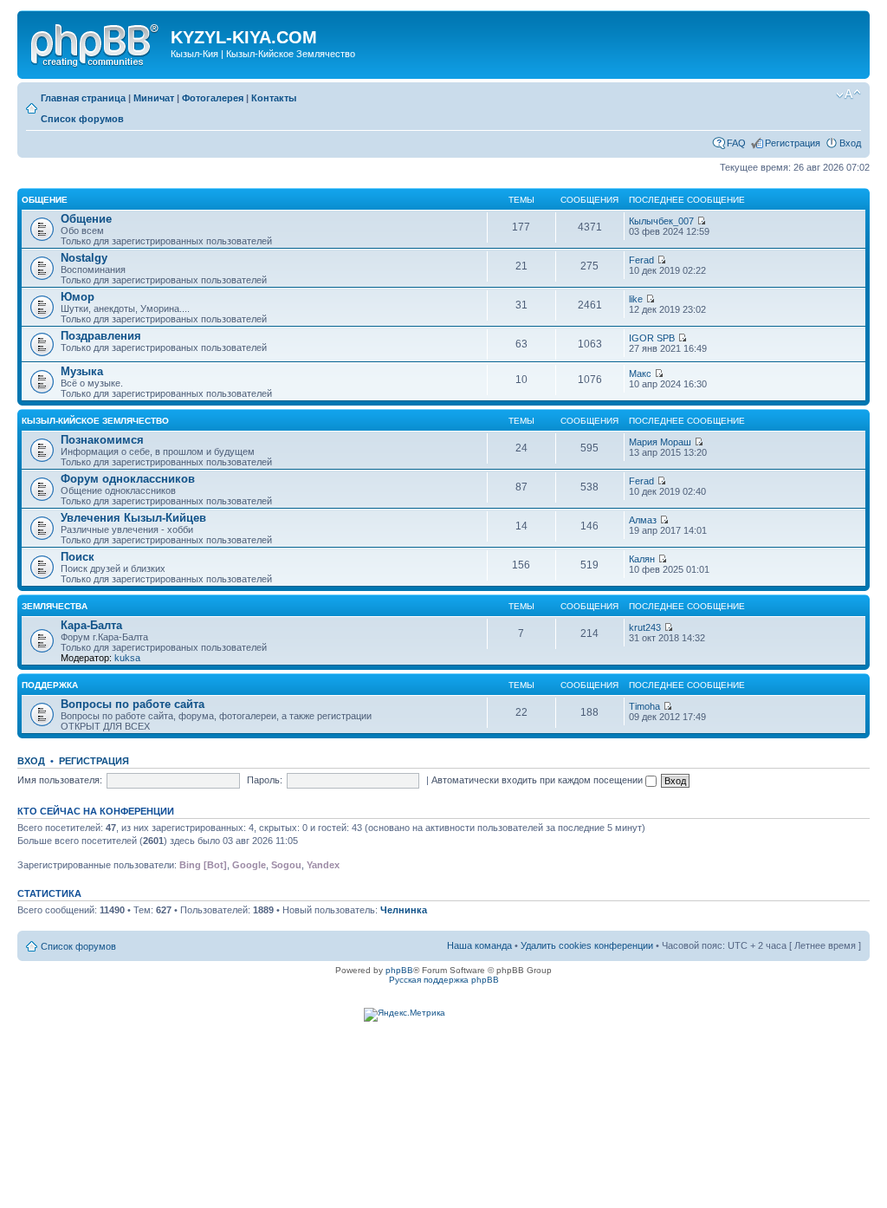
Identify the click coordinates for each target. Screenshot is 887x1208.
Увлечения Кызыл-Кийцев (133, 517)
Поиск (77, 556)
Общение (45, 200)
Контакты (273, 98)
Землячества (54, 606)
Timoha (644, 706)
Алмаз (643, 520)
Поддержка (50, 685)
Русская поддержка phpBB (444, 979)
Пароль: (264, 780)
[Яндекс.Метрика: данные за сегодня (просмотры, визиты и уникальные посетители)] (404, 1015)
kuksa (127, 658)
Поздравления (101, 335)
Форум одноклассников (128, 478)
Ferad (641, 260)
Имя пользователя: (59, 780)
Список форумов (82, 119)
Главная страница (83, 98)
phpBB (399, 970)
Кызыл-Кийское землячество (95, 420)
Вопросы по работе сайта (132, 704)
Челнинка (403, 910)
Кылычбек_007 (661, 221)
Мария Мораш (660, 442)
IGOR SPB (652, 338)
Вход (850, 143)
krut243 (645, 627)
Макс (640, 373)
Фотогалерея (212, 98)
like (636, 299)
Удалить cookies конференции (587, 945)
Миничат (153, 98)
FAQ (736, 143)
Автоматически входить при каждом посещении (538, 780)
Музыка (82, 371)
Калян (642, 559)
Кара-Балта (91, 625)
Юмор (77, 296)
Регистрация (792, 143)
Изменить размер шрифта (848, 94)
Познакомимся (102, 439)
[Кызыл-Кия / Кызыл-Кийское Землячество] (96, 42)
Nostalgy (84, 257)
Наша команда (479, 945)
